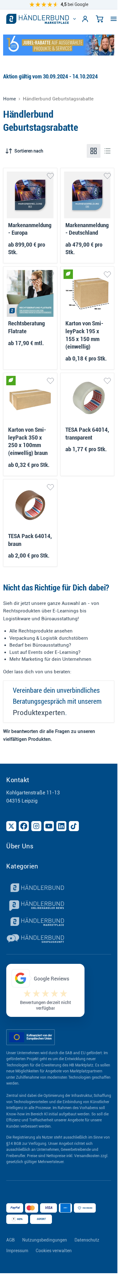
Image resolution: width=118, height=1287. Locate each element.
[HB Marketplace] (37, 19)
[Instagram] (36, 826)
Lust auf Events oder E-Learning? (44, 652)
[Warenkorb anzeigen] (99, 18)
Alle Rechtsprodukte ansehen (41, 631)
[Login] (85, 18)
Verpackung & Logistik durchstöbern (48, 638)
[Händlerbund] (58, 888)
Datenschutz (86, 1239)
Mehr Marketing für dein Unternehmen (50, 659)
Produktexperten (39, 713)
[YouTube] (49, 826)
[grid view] (93, 151)
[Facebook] (24, 826)
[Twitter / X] (11, 826)
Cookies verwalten (54, 1250)
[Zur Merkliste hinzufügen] (50, 176)
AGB (10, 1239)
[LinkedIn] (61, 826)
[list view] (107, 151)
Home (9, 99)
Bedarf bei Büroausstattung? (40, 645)
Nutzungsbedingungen (44, 1239)
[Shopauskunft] (58, 939)
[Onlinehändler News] (58, 905)
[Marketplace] (58, 922)
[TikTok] (74, 826)
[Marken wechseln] (74, 19)
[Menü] (113, 19)
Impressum (17, 1250)
